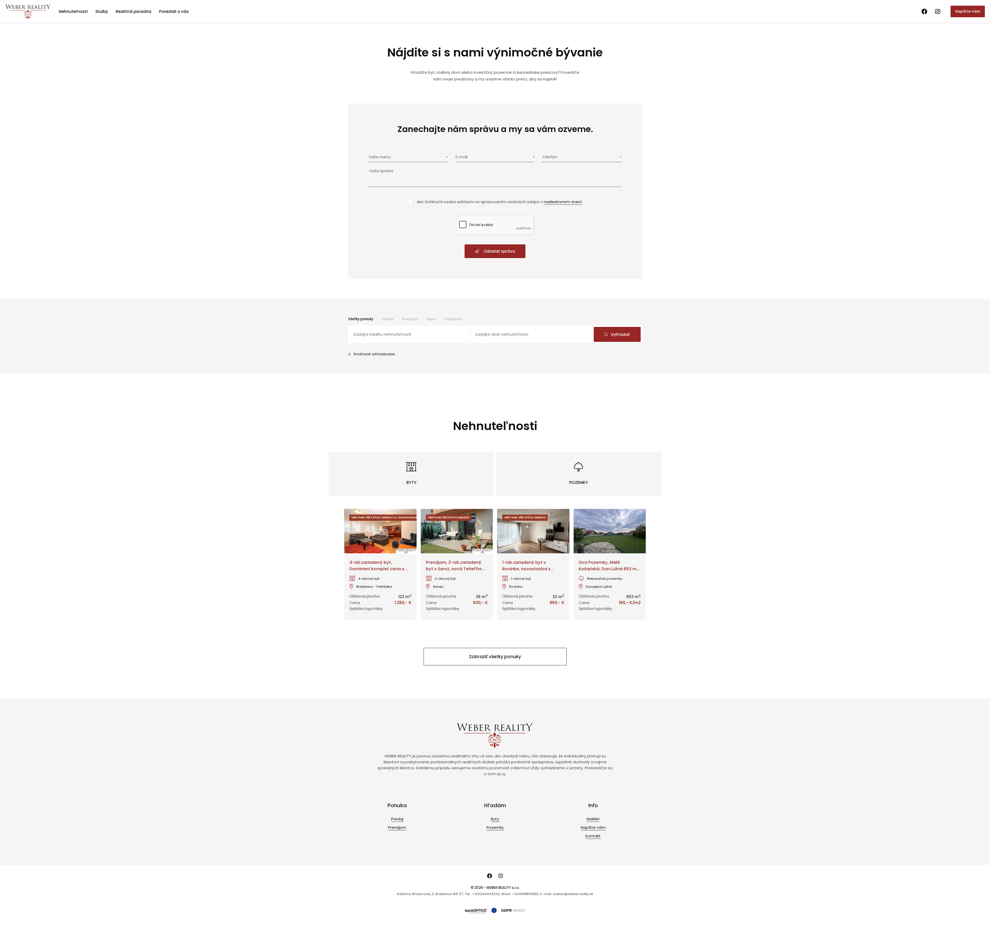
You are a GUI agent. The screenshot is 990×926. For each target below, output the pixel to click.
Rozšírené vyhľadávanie (374, 354)
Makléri (593, 819)
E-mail (461, 157)
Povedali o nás (174, 11)
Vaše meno (380, 157)
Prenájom (410, 319)
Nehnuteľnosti (73, 11)
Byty (495, 819)
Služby (101, 11)
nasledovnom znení (563, 201)
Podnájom (453, 319)
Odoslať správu (499, 251)
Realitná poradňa (133, 11)
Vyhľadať (620, 334)
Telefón (549, 157)
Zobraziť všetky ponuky (495, 657)
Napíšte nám (967, 11)
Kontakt (593, 836)
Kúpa (431, 319)
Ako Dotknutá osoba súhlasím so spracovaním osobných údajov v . (499, 201)
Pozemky (495, 827)
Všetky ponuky (360, 319)
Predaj (387, 319)
